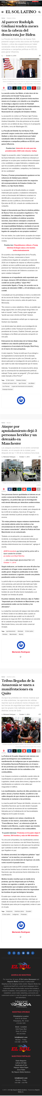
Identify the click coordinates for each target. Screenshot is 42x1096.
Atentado (20, 631)
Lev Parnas (6, 386)
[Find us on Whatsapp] (32, 953)
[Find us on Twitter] (18, 953)
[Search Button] (39, 12)
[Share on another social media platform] (38, 88)
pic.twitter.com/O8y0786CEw (14, 556)
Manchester (13, 634)
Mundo (9, 422)
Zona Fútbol (21, 1070)
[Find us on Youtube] (23, 953)
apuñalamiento (10, 631)
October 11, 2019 (24, 457)
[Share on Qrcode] (34, 88)
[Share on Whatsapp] (19, 88)
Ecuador (28, 911)
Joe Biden (31, 383)
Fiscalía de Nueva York (9, 383)
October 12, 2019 (11, 56)
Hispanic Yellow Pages (21, 1067)
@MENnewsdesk (10, 551)
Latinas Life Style (21, 1063)
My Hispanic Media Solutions (21, 1072)
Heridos (5, 634)
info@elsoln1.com (21, 1037)
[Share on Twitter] (14, 88)
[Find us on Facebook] (9, 953)
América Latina (11, 677)
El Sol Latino (10, 380)
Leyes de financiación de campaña (22, 386)
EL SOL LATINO (21, 12)
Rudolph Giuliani (8, 389)
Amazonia (9, 911)
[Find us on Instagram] (14, 953)
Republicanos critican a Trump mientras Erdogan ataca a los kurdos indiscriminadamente (22, 247)
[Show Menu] (2, 12)
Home (3, 18)
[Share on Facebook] (10, 88)
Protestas (24, 914)
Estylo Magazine (21, 1061)
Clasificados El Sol (21, 1065)
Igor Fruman (22, 383)
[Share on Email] (24, 88)
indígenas (16, 914)
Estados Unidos (11, 18)
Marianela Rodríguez (9, 457)
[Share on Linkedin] (29, 88)
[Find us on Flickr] (28, 953)
